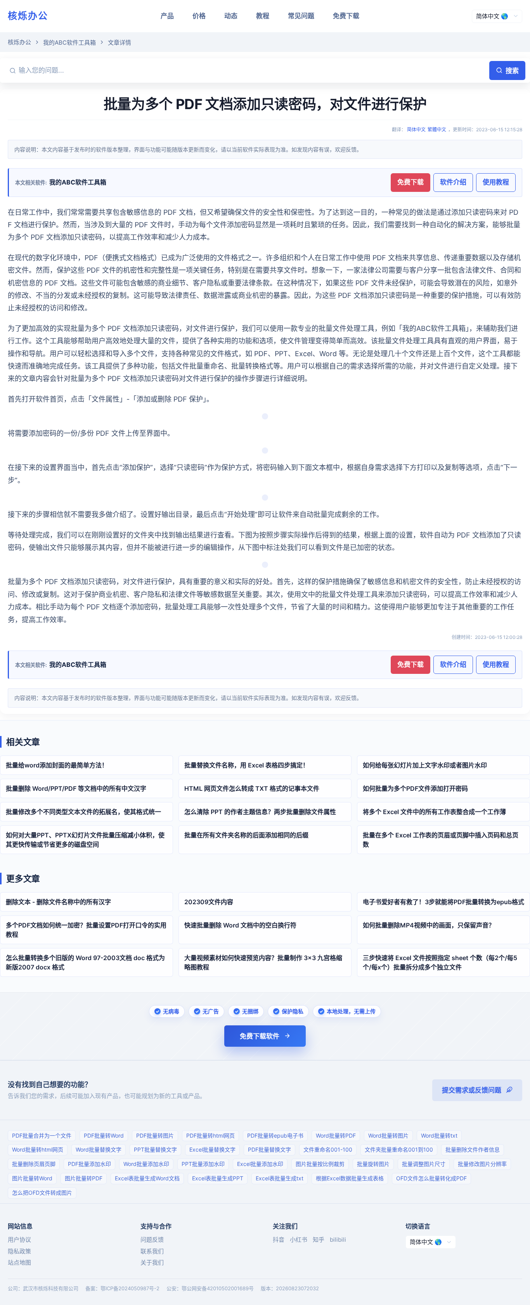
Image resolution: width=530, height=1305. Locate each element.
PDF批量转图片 (155, 1135)
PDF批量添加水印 (89, 1164)
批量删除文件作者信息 (472, 1149)
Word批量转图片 (388, 1135)
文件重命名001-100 (327, 1149)
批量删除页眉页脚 (33, 1164)
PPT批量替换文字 (155, 1149)
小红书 (298, 1239)
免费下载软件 (259, 1036)
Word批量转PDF (336, 1135)
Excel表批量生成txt (279, 1178)
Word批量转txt (439, 1135)
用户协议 (19, 1239)
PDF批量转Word (104, 1135)
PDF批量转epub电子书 (275, 1135)
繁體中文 (437, 129)
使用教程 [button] (496, 182)
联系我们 (152, 1251)
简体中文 (416, 129)
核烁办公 (28, 15)
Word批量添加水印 (146, 1164)
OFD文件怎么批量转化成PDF (431, 1178)
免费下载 (346, 16)
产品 (167, 16)
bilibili (338, 1239)
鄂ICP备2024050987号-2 (129, 1288)
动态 (230, 16)
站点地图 (19, 1262)
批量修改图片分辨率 (482, 1164)
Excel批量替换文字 (212, 1149)
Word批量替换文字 (98, 1149)
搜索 (512, 71)
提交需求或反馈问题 (471, 1090)
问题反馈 (152, 1239)
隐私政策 (19, 1251)
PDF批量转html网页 (210, 1135)
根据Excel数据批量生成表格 (350, 1178)
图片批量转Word (32, 1178)
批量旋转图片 (373, 1164)
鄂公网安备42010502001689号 (218, 1288)
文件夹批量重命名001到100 (399, 1149)
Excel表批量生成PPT (217, 1178)
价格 (199, 16)
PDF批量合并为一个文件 (41, 1135)
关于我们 (152, 1262)
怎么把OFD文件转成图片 (42, 1192)
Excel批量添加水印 (260, 1164)
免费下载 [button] (410, 182)
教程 (262, 16)
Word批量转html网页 (37, 1149)
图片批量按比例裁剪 (320, 1164)
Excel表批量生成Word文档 (147, 1178)
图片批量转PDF (83, 1178)
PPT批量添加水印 (203, 1164)
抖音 (278, 1239)
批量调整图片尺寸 (423, 1164)
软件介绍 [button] (453, 182)
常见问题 (301, 16)
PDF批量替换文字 (269, 1149)
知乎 (318, 1239)
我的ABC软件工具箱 (69, 42)
